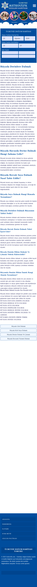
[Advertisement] (18, 426)
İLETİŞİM (5, 529)
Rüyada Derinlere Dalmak (15, 66)
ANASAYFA (6, 519)
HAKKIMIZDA (6, 524)
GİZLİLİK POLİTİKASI (9, 538)
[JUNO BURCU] (14, 15)
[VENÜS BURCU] (24, 15)
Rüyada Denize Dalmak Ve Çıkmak (18, 334)
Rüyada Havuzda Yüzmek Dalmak (18, 338)
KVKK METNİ (6, 533)
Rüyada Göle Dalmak (19, 326)
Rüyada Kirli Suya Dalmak (18, 330)
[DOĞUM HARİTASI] (4, 15)
